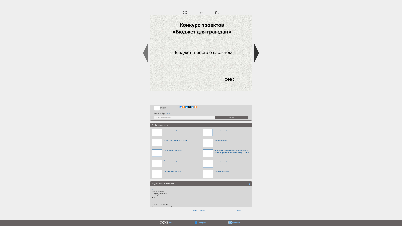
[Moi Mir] (186, 107)
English (195, 210)
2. (152, 202)
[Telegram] (192, 107)
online (171, 222)
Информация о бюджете (172, 171)
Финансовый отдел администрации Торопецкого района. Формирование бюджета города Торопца (232, 151)
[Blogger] (195, 107)
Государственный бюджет (173, 150)
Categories (202, 222)
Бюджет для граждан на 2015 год (175, 140)
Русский (202, 210)
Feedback (236, 222)
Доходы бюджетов (221, 140)
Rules (239, 210)
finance (168, 113)
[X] (189, 107)
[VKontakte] (181, 107)
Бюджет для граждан (171, 130)
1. (152, 189)
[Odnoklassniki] (183, 107)
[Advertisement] (201, 4)
